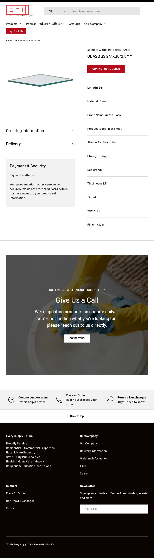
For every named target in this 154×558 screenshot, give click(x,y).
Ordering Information (94, 458)
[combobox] (92, 11)
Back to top (77, 416)
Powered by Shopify (44, 544)
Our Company (89, 443)
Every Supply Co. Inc (23, 544)
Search (84, 473)
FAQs (83, 466)
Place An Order (15, 493)
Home (9, 40)
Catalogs (74, 24)
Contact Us (77, 338)
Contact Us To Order (106, 68)
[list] (40, 80)
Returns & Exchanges (20, 500)
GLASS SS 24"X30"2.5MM (27, 40)
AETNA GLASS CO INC (99, 50)
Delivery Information (93, 451)
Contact (11, 508)
